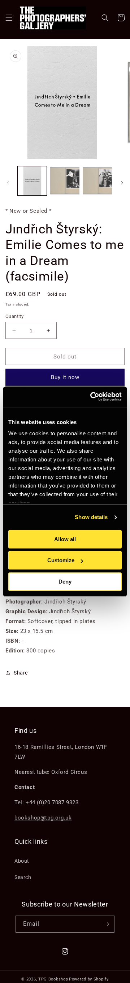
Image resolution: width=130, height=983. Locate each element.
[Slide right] (122, 183)
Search (22, 877)
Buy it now (65, 377)
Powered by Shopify (89, 979)
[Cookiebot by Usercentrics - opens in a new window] (92, 396)
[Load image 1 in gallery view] (32, 180)
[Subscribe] (106, 924)
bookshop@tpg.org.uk (43, 817)
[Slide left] (8, 183)
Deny (65, 581)
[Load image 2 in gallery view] (64, 180)
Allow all (65, 539)
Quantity (14, 316)
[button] (9, 18)
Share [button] (21, 673)
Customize (60, 560)
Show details (91, 517)
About (21, 861)
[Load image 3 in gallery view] (97, 180)
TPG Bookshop (53, 979)
